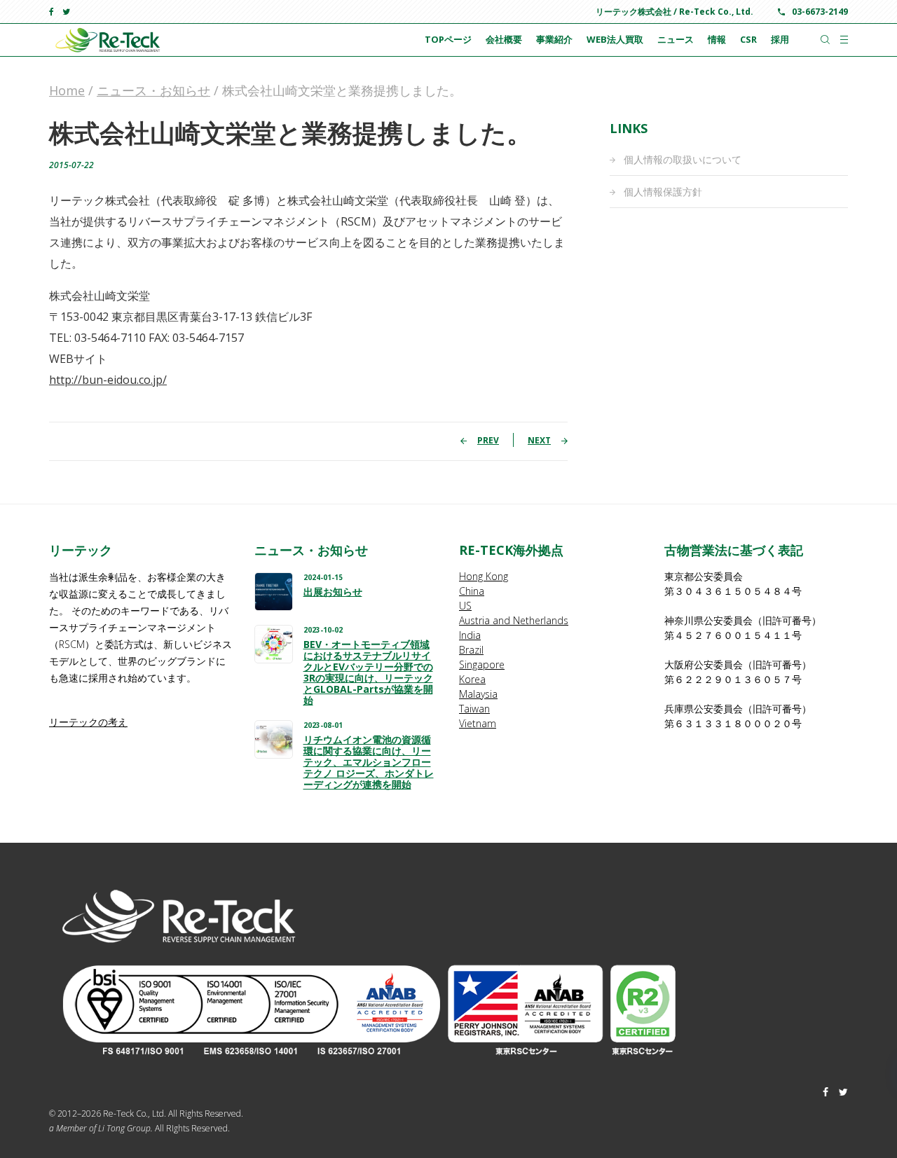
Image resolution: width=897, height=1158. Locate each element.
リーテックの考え (88, 722)
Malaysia (478, 694)
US (465, 605)
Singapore (482, 664)
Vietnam (477, 723)
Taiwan (474, 708)
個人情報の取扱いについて (682, 159)
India (470, 635)
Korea (472, 679)
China (471, 591)
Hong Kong (483, 576)
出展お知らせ (332, 592)
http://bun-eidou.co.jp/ (108, 379)
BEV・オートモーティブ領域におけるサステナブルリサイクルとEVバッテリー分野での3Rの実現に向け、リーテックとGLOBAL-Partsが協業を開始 (368, 672)
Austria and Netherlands (513, 620)
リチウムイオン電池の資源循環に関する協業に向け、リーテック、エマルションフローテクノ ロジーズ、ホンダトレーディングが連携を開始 (368, 762)
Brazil (471, 649)
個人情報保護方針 (663, 191)
